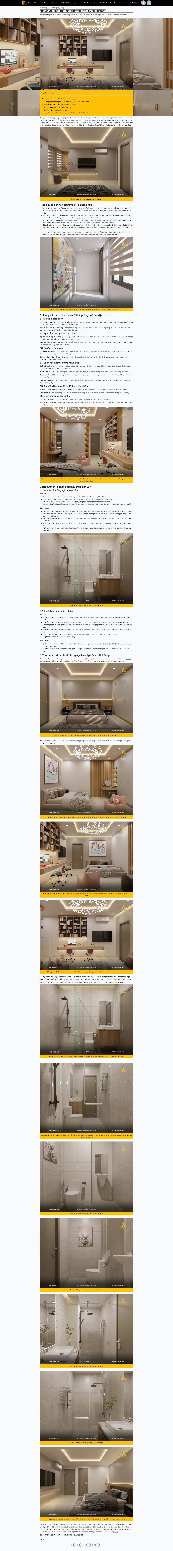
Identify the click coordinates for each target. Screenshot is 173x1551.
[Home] (24, 2)
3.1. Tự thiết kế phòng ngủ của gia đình (57, 107)
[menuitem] (33, 3)
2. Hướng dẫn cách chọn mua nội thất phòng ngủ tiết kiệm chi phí (65, 102)
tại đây (115, 1532)
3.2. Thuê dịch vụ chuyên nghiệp (55, 110)
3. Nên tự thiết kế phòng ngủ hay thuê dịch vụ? (59, 104)
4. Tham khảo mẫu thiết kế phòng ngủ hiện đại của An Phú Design (65, 113)
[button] (33, 3)
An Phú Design (91, 123)
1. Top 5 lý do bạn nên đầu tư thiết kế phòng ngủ (59, 99)
